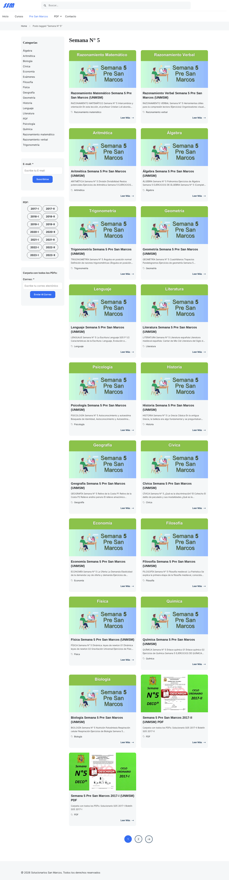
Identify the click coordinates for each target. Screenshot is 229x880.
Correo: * (28, 279)
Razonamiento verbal (156, 112)
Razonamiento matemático (87, 112)
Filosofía (150, 580)
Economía (79, 580)
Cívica (149, 502)
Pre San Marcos (38, 16)
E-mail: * (28, 164)
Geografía (79, 502)
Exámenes (29, 76)
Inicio (5, 16)
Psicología (79, 424)
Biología (78, 736)
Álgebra (150, 190)
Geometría (151, 268)
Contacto (70, 16)
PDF (56, 16)
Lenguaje (78, 346)
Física (77, 654)
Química (150, 658)
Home (24, 26)
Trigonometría (81, 268)
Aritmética (79, 190)
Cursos (19, 16)
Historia (150, 424)
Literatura (151, 346)
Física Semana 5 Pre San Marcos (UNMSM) (102, 639)
